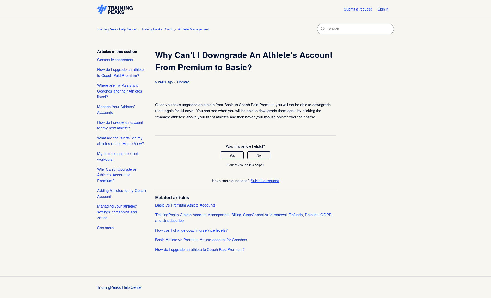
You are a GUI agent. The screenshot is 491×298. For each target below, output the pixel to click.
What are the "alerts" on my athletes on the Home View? (120, 140)
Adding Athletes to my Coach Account (121, 193)
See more (105, 227)
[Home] (115, 9)
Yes (232, 155)
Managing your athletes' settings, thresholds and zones (117, 211)
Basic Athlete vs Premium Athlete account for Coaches (201, 239)
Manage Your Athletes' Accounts (116, 109)
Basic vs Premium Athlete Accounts (185, 205)
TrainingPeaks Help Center (117, 29)
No (259, 155)
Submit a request (358, 9)
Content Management (115, 59)
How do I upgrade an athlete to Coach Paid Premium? (120, 72)
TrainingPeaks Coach (157, 29)
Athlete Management (193, 29)
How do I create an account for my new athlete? (120, 125)
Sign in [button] (383, 9)
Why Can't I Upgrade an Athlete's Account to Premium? (117, 174)
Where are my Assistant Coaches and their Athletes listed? (119, 90)
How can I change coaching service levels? (191, 230)
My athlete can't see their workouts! (118, 156)
